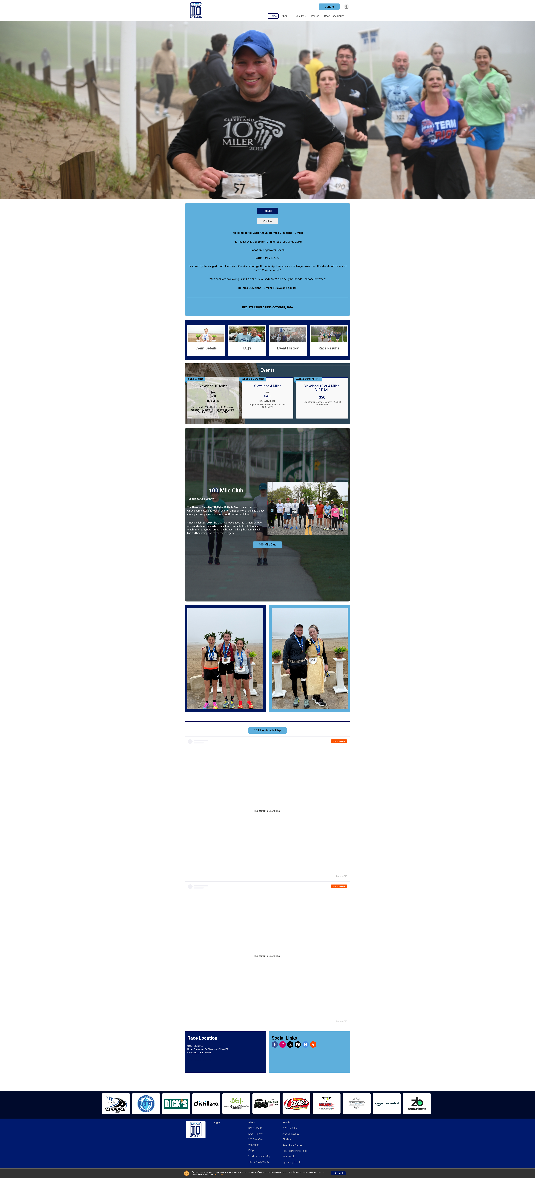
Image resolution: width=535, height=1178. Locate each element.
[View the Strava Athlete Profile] (313, 1044)
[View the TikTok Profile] (298, 1044)
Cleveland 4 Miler (267, 386)
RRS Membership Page (295, 1150)
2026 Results (290, 1128)
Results (267, 210)
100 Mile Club (267, 544)
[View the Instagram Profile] (282, 1044)
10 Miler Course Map (259, 1156)
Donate (329, 6)
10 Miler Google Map (267, 730)
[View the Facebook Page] (275, 1044)
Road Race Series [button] (334, 16)
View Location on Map (199, 1060)
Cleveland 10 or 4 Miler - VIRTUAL (322, 388)
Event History (255, 1133)
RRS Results (289, 1156)
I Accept (338, 1173)
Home (273, 16)
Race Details (255, 1128)
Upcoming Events (292, 1162)
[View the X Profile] (290, 1044)
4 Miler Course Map (258, 1161)
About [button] (285, 16)
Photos (315, 16)
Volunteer (253, 1144)
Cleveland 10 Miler (213, 386)
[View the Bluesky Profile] (305, 1044)
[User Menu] (346, 6)
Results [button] (299, 16)
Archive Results (291, 1133)
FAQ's (251, 1150)
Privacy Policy (219, 1174)
